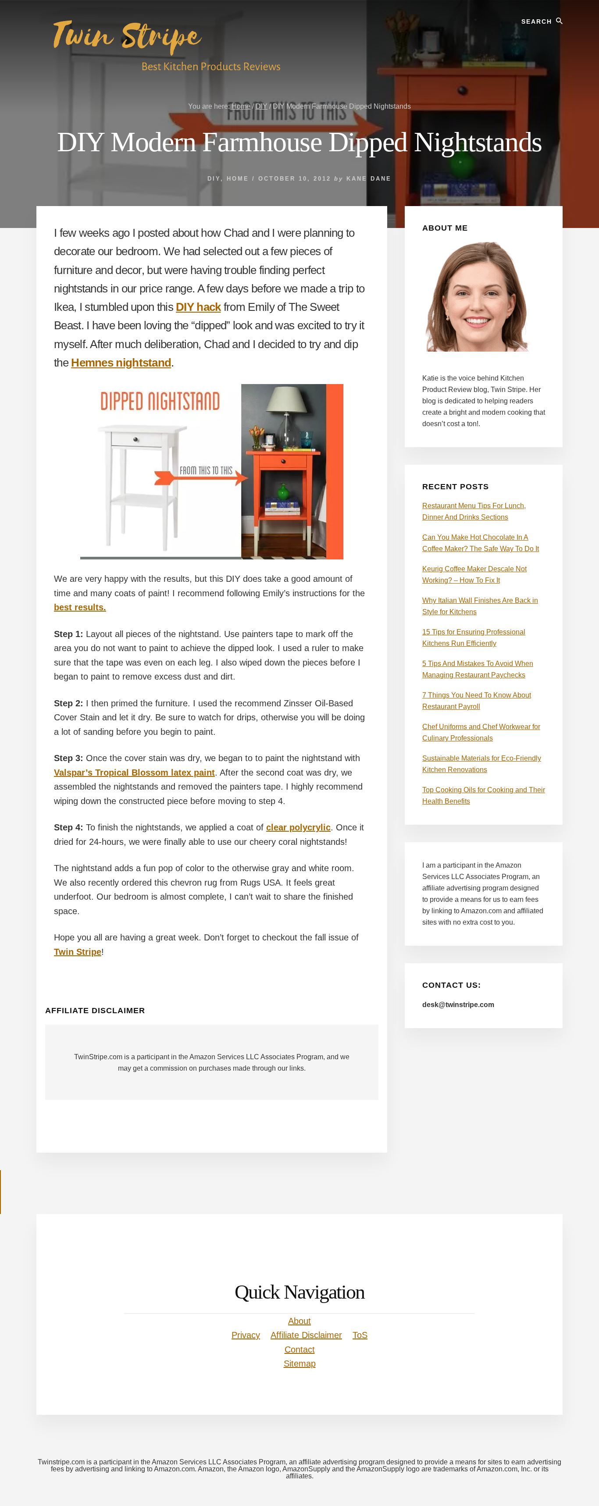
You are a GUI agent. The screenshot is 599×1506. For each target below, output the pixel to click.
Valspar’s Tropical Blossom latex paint (134, 772)
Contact (300, 1349)
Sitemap (300, 1363)
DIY (214, 178)
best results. (80, 607)
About (299, 1321)
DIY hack (198, 306)
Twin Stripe (77, 952)
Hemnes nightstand (121, 362)
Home (238, 178)
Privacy (246, 1335)
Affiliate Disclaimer (306, 1335)
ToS (360, 1335)
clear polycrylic (298, 827)
